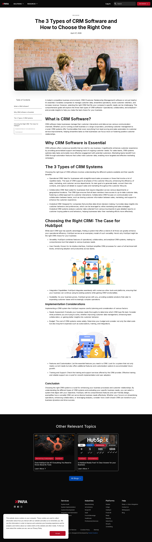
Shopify (108, 524)
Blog (123, 512)
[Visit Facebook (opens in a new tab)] (18, 507)
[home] (5, 4)
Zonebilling (109, 526)
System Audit (65, 504)
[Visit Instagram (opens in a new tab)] (21, 507)
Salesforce (109, 521)
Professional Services (91, 521)
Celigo (108, 507)
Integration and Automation (69, 512)
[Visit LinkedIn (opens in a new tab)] (15, 507)
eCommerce (89, 507)
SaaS (86, 512)
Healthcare (88, 518)
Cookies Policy (85, 530)
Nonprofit (88, 510)
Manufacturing (89, 504)
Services (65, 501)
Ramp (107, 515)
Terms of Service (71, 530)
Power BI (108, 512)
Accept (57, 533)
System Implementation (68, 507)
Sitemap (96, 530)
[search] (126, 4)
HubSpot (108, 510)
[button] (19, 4)
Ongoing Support (66, 515)
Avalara (108, 504)
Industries (89, 501)
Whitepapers (126, 510)
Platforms (110, 501)
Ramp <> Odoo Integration (130, 504)
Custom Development (68, 510)
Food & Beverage (90, 515)
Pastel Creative (93, 533)
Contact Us (125, 507)
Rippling (108, 518)
